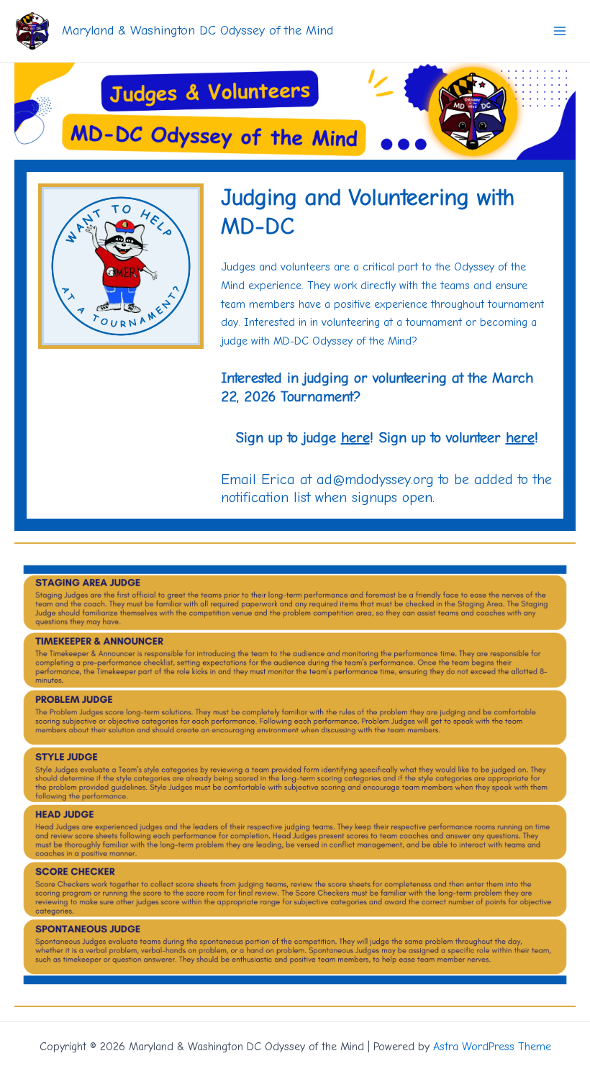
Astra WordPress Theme (492, 1046)
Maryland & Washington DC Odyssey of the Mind (197, 30)
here (355, 437)
